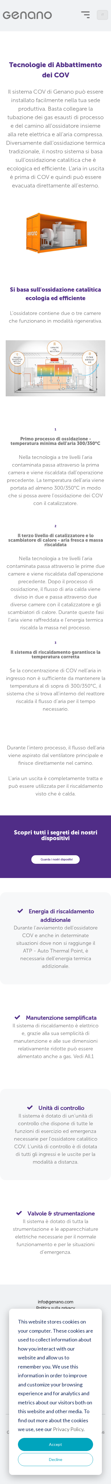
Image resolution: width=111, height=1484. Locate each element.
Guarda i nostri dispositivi (57, 859)
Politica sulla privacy (55, 1308)
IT (103, 16)
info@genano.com (55, 1301)
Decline (55, 1459)
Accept (55, 1444)
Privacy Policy (68, 1429)
